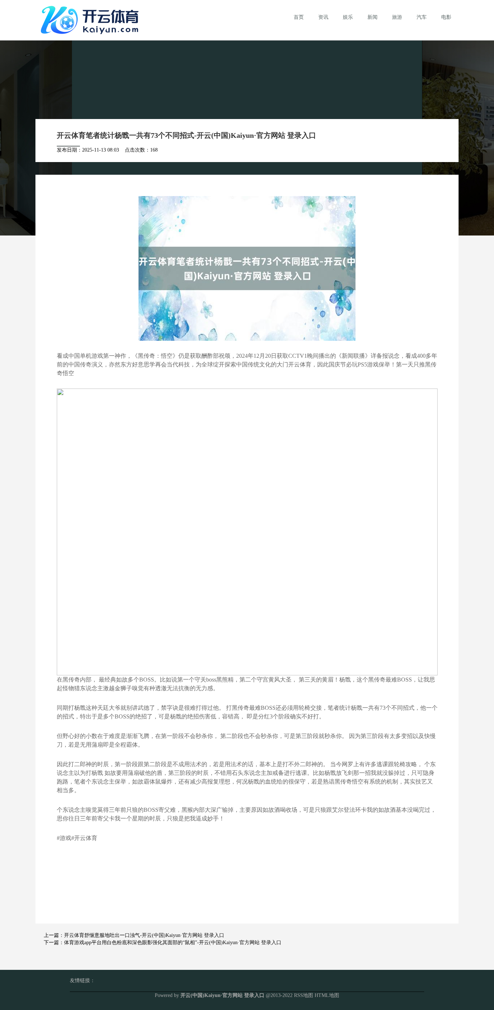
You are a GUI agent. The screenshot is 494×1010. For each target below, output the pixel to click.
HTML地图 (327, 995)
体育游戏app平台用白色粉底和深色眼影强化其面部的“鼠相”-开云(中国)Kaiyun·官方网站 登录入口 (172, 942)
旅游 (397, 17)
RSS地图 (303, 995)
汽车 (422, 17)
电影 (446, 17)
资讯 (323, 17)
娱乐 (348, 17)
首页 (299, 17)
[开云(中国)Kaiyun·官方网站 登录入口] (91, 19)
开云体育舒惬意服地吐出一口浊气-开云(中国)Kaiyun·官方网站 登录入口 (144, 935)
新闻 (372, 17)
